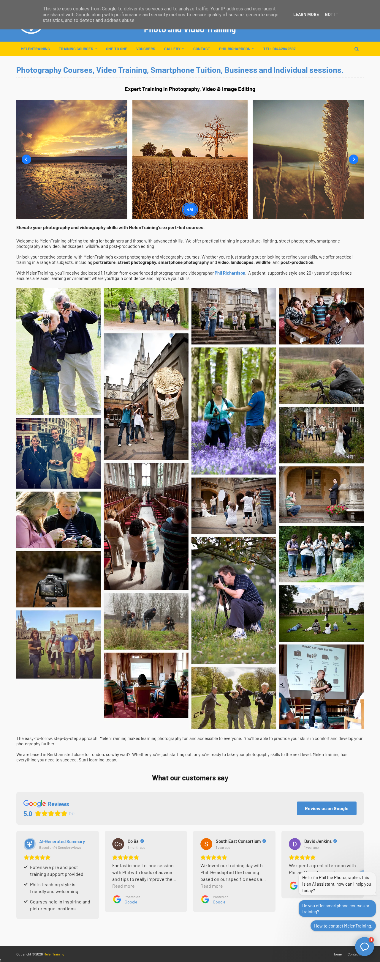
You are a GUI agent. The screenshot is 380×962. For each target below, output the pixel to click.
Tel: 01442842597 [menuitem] (279, 48)
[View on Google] (118, 844)
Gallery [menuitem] (172, 48)
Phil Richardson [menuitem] (235, 48)
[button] (26, 159)
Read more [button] (123, 886)
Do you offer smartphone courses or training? (335, 908)
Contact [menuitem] (201, 48)
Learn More (306, 14)
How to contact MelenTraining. (343, 925)
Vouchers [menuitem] (145, 48)
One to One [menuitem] (116, 48)
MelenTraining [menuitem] (35, 48)
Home (337, 954)
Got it (331, 14)
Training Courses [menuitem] (76, 48)
